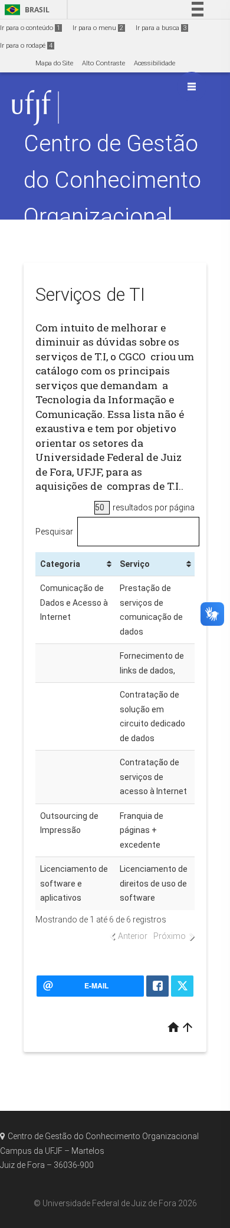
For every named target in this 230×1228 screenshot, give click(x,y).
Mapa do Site (54, 63)
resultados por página (153, 507)
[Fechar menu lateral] (191, 86)
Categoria (60, 564)
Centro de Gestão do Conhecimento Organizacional (112, 180)
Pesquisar (54, 531)
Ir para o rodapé (26, 45)
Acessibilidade (154, 63)
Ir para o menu (98, 28)
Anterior (132, 936)
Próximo (169, 936)
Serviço (135, 564)
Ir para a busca (161, 28)
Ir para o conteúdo (30, 28)
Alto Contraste (103, 63)
